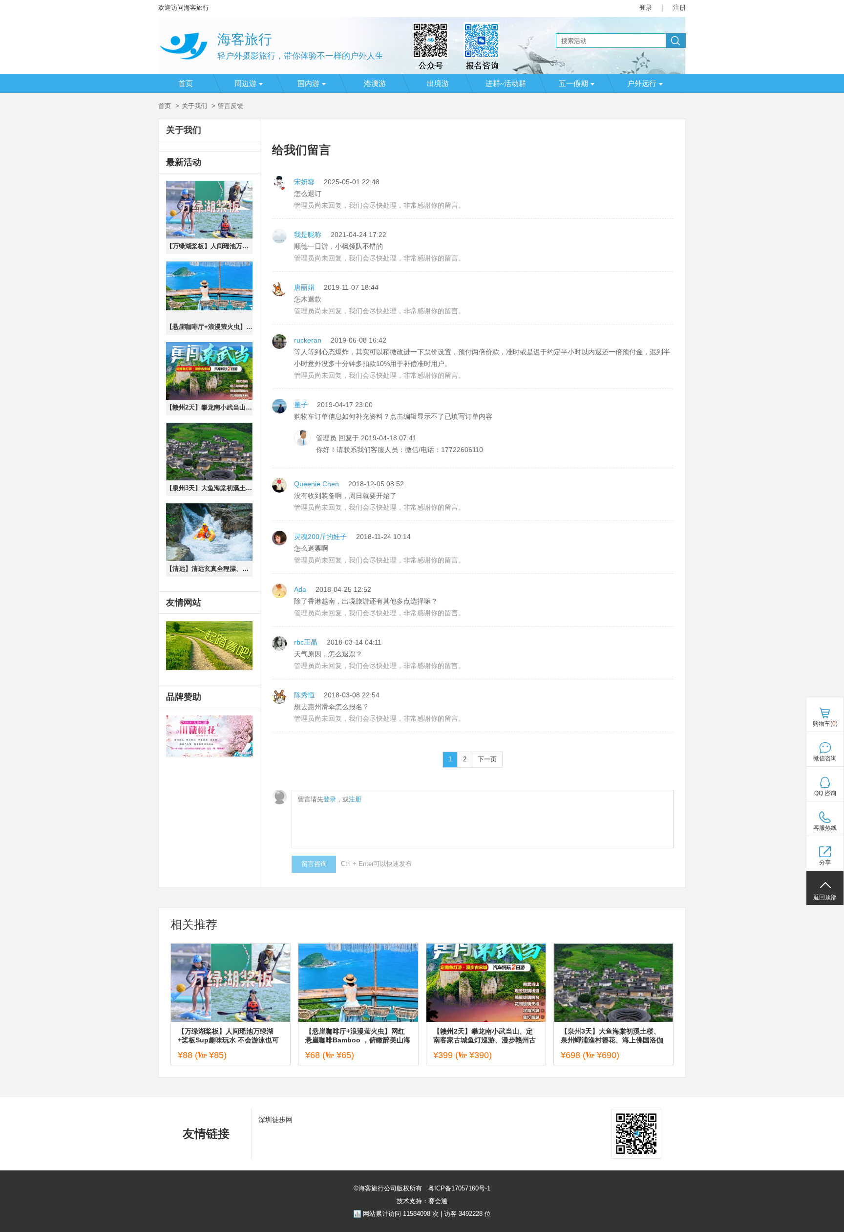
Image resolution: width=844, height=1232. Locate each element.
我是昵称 (307, 234)
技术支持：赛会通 (422, 1201)
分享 (825, 862)
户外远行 (641, 83)
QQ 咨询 (825, 793)
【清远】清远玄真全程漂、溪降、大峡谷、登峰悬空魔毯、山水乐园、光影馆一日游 (209, 568)
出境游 (438, 83)
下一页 (487, 759)
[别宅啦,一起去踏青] (209, 646)
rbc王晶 (305, 642)
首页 (185, 83)
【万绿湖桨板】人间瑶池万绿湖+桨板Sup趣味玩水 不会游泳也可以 (209, 246)
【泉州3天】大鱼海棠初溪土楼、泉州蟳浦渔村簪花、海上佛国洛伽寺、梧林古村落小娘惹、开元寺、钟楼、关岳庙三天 (209, 488)
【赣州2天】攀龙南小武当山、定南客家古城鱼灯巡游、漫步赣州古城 (209, 407)
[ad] (209, 736)
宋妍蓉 (304, 182)
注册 (679, 7)
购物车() (825, 723)
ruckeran (307, 340)
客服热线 (825, 827)
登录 (645, 7)
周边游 (245, 83)
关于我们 (194, 105)
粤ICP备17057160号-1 (458, 1188)
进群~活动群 (505, 83)
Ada (300, 589)
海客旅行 (244, 39)
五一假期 (573, 83)
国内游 (308, 83)
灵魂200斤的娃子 (320, 536)
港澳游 (375, 83)
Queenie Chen (316, 484)
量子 (301, 405)
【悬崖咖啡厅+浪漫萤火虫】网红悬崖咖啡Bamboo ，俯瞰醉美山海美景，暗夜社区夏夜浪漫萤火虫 (209, 326)
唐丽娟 (304, 287)
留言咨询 (314, 863)
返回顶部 (825, 897)
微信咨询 (825, 758)
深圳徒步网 (275, 1119)
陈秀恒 (304, 695)
